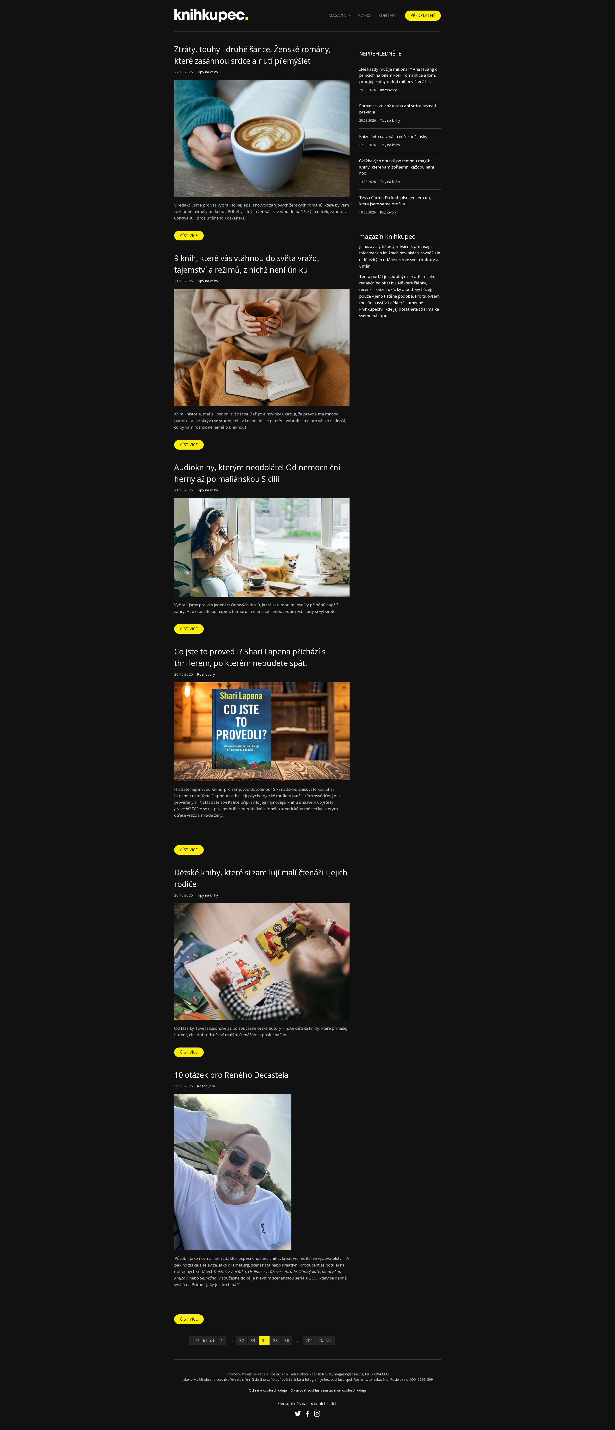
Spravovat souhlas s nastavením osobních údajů (328, 1390)
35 (275, 1340)
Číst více (189, 235)
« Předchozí (203, 1340)
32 (241, 1340)
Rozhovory (206, 674)
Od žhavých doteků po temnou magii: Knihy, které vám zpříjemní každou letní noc (396, 167)
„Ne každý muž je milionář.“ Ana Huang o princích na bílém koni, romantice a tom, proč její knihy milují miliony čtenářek (398, 75)
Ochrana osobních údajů (268, 1390)
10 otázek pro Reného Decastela (231, 1075)
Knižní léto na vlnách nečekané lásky (393, 136)
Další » (325, 1340)
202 (309, 1340)
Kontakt (388, 15)
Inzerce (364, 15)
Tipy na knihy (207, 71)
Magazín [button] (338, 15)
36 (286, 1340)
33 (253, 1340)
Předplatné (423, 15)
